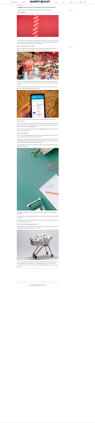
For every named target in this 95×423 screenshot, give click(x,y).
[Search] (76, 2)
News (64, 2)
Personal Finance (14, 2)
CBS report (20, 212)
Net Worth (71, 2)
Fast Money (56, 2)
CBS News (33, 126)
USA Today (20, 140)
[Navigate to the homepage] (40, 2)
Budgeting (24, 2)
